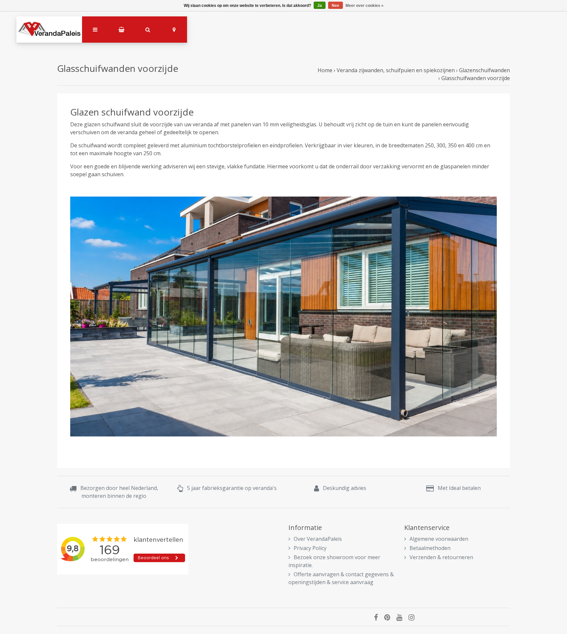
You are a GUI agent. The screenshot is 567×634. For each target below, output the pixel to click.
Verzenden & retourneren (441, 557)
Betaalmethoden (430, 548)
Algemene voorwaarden (439, 538)
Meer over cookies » (365, 5)
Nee (335, 5)
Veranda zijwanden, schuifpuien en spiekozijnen (396, 70)
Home (325, 70)
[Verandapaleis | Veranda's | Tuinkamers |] (49, 29)
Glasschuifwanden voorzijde (475, 78)
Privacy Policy (310, 548)
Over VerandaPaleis (318, 538)
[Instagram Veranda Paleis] (414, 617)
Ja (319, 5)
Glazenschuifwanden (484, 70)
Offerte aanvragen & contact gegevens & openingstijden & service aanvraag (341, 578)
